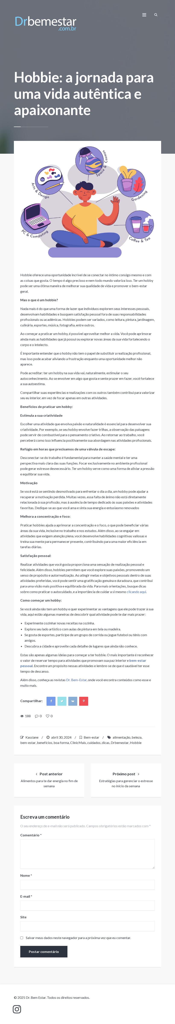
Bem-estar (91, 737)
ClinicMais (78, 743)
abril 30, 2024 (61, 737)
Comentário (31, 835)
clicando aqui (136, 592)
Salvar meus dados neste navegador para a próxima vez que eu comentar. (78, 938)
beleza (136, 737)
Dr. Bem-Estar (76, 680)
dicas (105, 743)
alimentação (121, 737)
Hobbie (135, 743)
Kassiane (31, 737)
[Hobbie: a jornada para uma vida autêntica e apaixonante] (87, 202)
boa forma (61, 743)
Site (23, 917)
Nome (26, 875)
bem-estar (28, 743)
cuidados (94, 743)
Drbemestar (120, 743)
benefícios (44, 743)
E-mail (26, 896)
